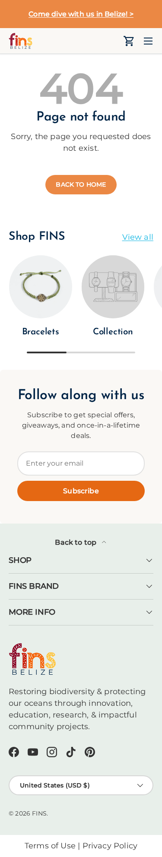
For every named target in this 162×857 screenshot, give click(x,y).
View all (137, 237)
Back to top (76, 542)
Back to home (81, 184)
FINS (39, 813)
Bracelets (40, 331)
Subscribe (81, 491)
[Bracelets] (40, 286)
